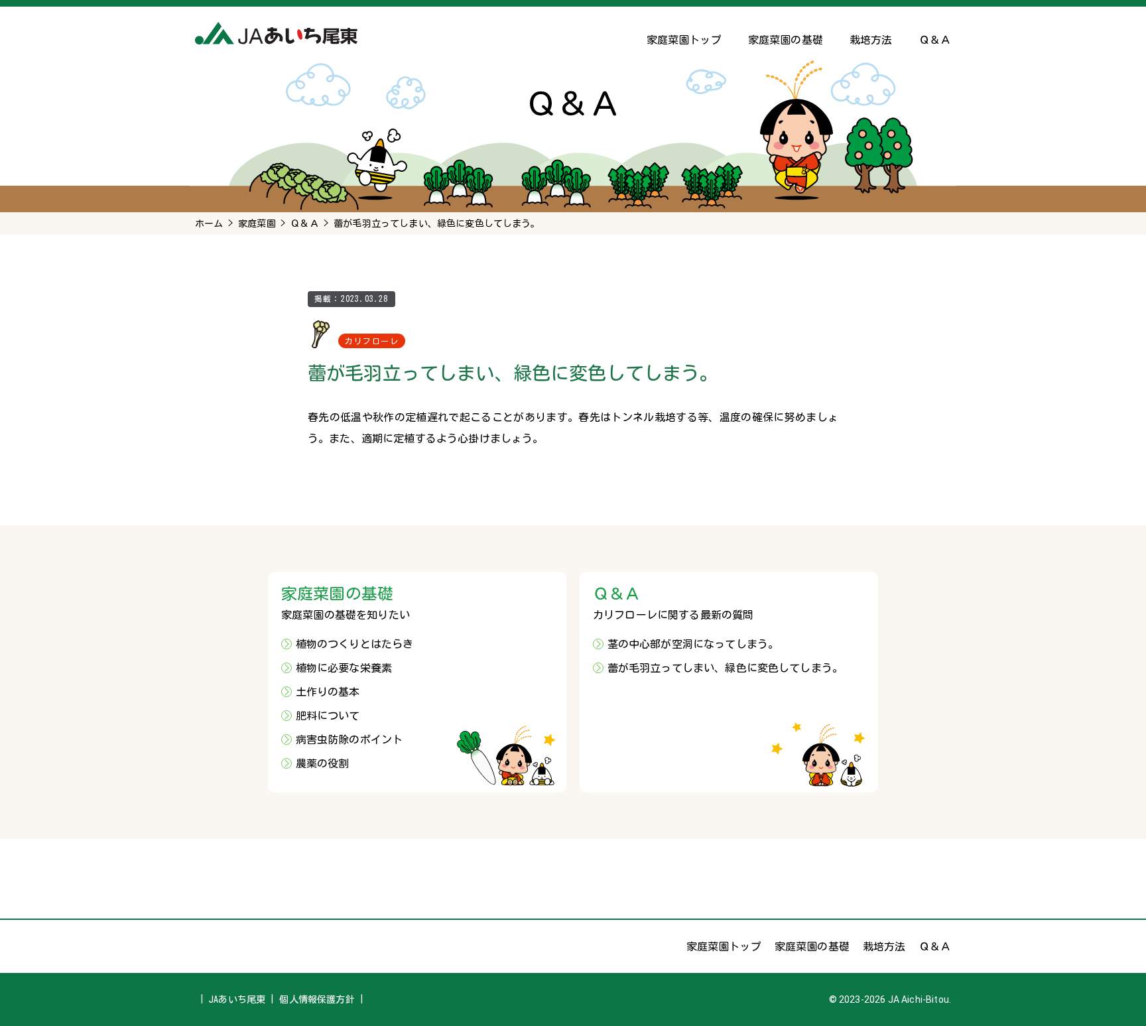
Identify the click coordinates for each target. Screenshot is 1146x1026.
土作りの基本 (328, 691)
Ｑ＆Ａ (935, 39)
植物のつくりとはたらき (355, 644)
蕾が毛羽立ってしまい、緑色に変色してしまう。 (725, 668)
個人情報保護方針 (316, 999)
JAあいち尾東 (237, 999)
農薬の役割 (323, 763)
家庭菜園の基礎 (785, 39)
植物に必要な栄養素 (344, 668)
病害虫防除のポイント (349, 739)
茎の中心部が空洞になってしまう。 (693, 644)
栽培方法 (871, 39)
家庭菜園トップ (684, 39)
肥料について (328, 715)
